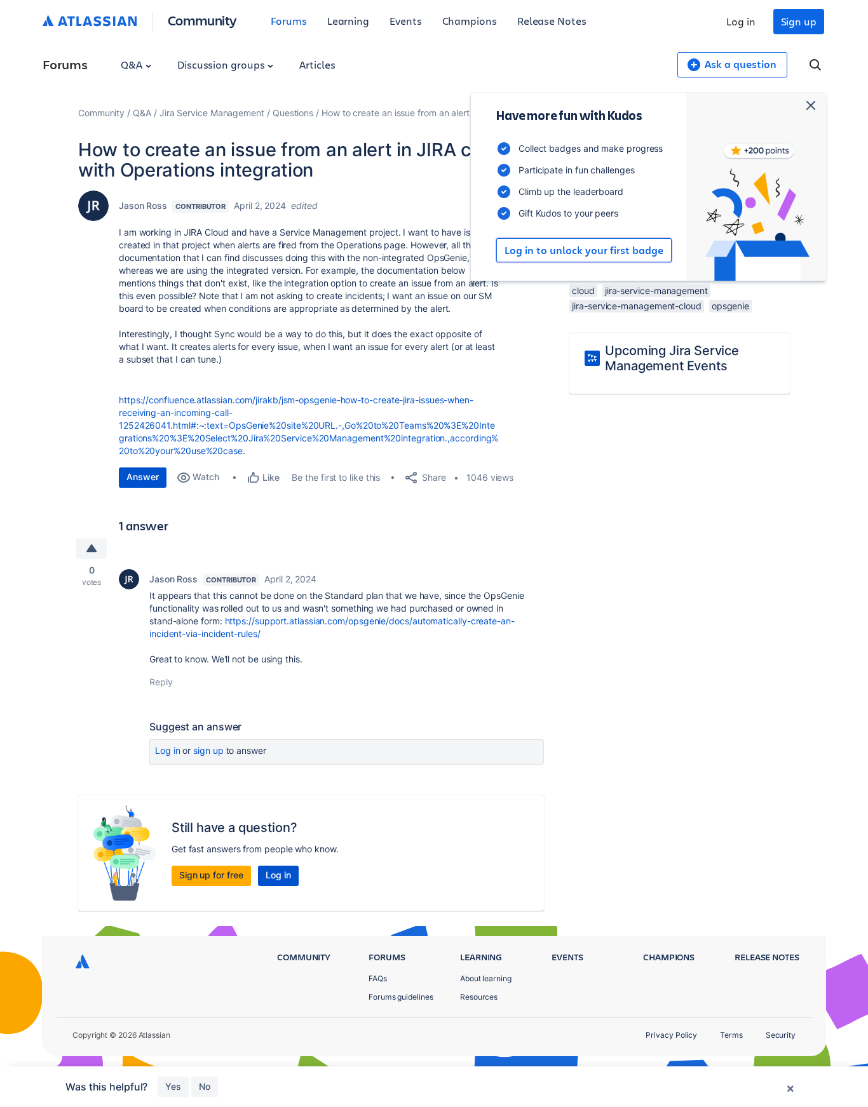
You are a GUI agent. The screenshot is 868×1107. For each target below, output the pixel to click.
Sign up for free (211, 874)
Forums (289, 20)
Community (202, 20)
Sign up (799, 21)
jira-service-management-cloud (637, 305)
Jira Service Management (211, 112)
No (204, 1086)
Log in (741, 21)
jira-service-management (656, 290)
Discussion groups (222, 64)
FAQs (378, 978)
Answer (142, 476)
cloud (583, 290)
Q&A (133, 64)
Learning (348, 20)
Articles (317, 64)
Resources (479, 997)
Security (781, 1035)
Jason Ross (143, 205)
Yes (173, 1086)
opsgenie (730, 305)
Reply (161, 681)
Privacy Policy (671, 1035)
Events (406, 20)
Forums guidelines (401, 997)
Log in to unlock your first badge (584, 250)
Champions (469, 20)
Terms (731, 1035)
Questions (293, 112)
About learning (486, 978)
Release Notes (552, 20)
